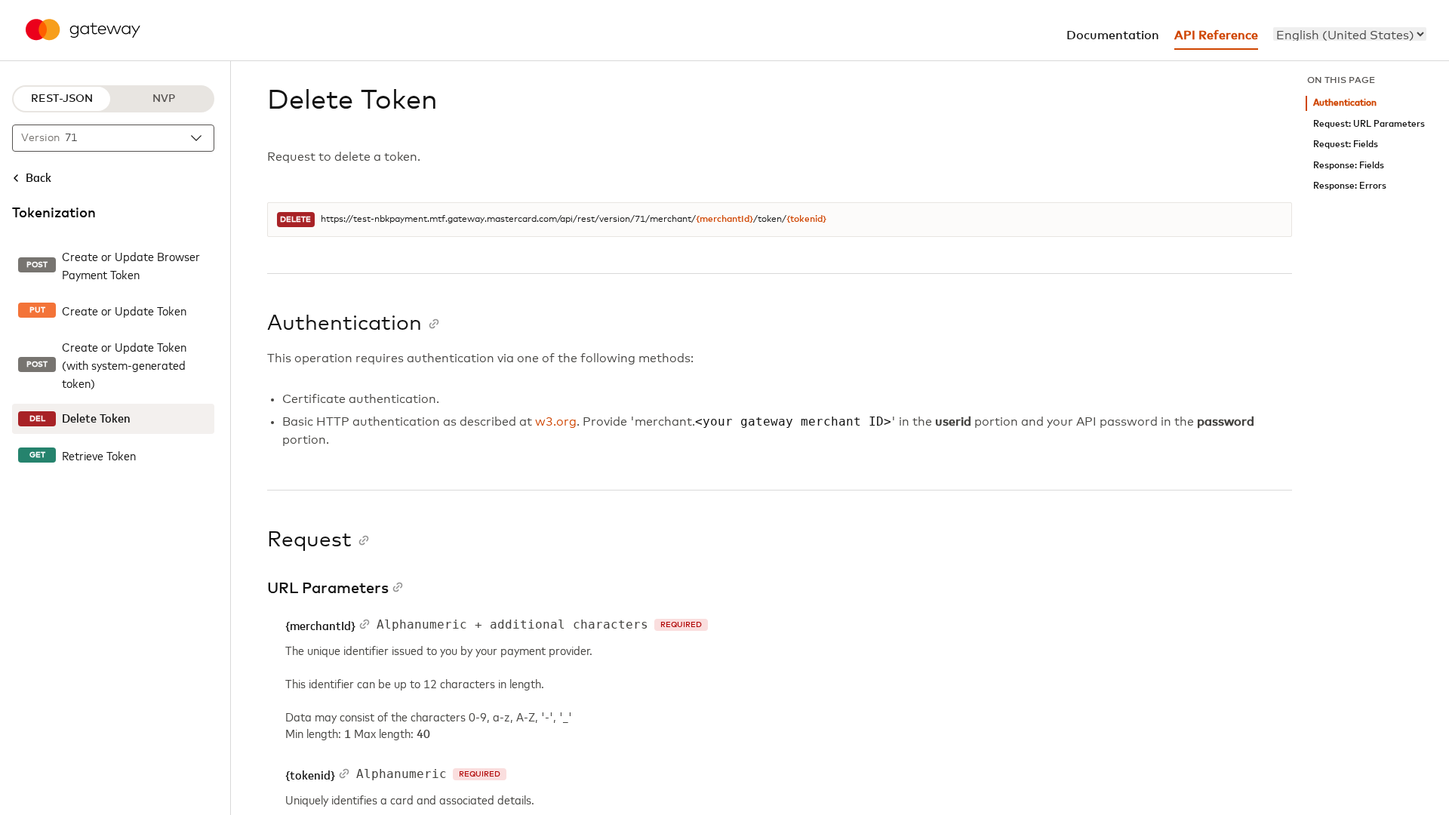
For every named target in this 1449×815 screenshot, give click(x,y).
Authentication (1345, 103)
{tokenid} (806, 219)
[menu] (1349, 34)
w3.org (556, 422)
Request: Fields (1345, 144)
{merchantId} (724, 219)
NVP (163, 99)
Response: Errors (1349, 186)
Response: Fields (1348, 166)
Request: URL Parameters (1369, 124)
